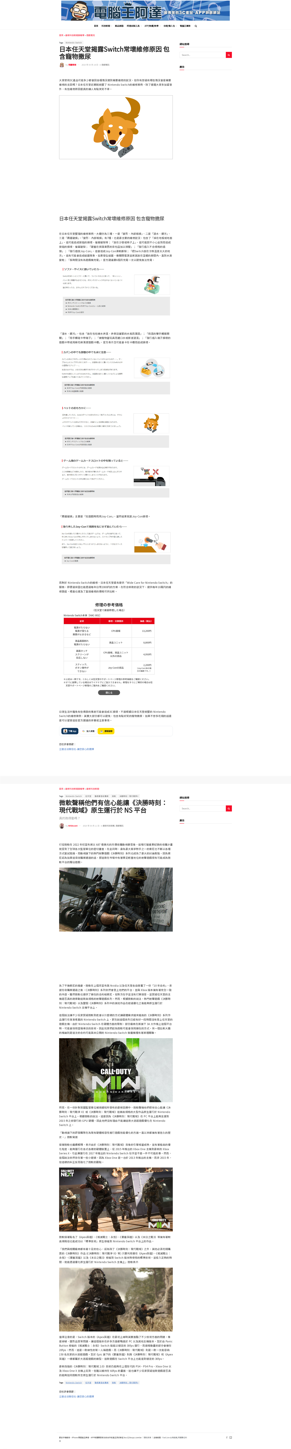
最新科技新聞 (92, 788)
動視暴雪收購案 (102, 796)
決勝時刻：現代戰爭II (128, 796)
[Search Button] (196, 26)
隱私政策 (147, 1437)
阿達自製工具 (133, 25)
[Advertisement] (116, 760)
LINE (170, 74)
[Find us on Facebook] (226, 1437)
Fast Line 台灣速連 (169, 1437)
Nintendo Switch (74, 42)
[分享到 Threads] (163, 74)
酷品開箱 (119, 25)
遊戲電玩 (90, 35)
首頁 (96, 25)
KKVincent (72, 825)
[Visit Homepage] (145, 11)
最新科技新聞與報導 (74, 35)
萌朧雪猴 (72, 64)
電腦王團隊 (185, 25)
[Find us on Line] (230, 1437)
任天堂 (88, 796)
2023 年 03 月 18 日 (90, 64)
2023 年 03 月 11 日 (91, 825)
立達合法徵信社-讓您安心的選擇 (76, 749)
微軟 (114, 796)
